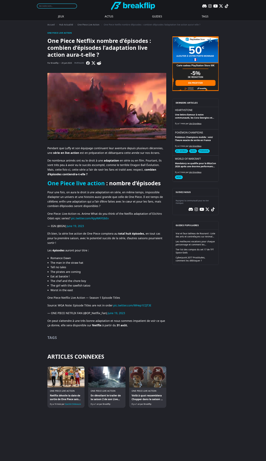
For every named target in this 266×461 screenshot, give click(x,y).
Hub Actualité (66, 24)
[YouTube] (215, 6)
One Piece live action (76, 183)
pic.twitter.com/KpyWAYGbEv (90, 218)
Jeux (61, 16)
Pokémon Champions (189, 132)
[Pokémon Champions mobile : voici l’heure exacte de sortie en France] (195, 142)
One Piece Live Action (88, 24)
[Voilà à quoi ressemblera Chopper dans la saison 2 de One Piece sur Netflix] (147, 387)
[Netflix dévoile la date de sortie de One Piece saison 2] (66, 387)
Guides (157, 16)
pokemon (203, 151)
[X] (221, 6)
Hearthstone (184, 110)
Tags (205, 16)
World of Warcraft (188, 158)
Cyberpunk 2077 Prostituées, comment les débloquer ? (190, 259)
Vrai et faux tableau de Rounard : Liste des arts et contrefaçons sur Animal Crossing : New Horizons (195, 235)
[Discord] (204, 6)
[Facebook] (87, 63)
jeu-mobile (181, 151)
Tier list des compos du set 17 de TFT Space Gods (195, 251)
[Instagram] (210, 6)
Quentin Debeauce (73, 404)
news (193, 151)
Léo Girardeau (195, 123)
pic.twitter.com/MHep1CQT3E (132, 305)
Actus (109, 16)
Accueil (51, 24)
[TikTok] (226, 6)
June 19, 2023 (75, 226)
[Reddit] (99, 63)
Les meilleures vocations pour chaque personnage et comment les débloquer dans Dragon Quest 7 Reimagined (195, 243)
